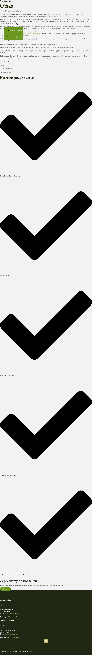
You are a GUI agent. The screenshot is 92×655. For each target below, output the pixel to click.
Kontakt (6, 56)
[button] (12, 24)
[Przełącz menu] (17, 24)
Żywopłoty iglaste (16, 30)
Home (6, 12)
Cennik (6, 43)
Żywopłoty (7, 24)
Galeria (6, 49)
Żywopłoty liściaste (16, 37)
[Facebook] (46, 641)
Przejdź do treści (5, 1)
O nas (5, 18)
